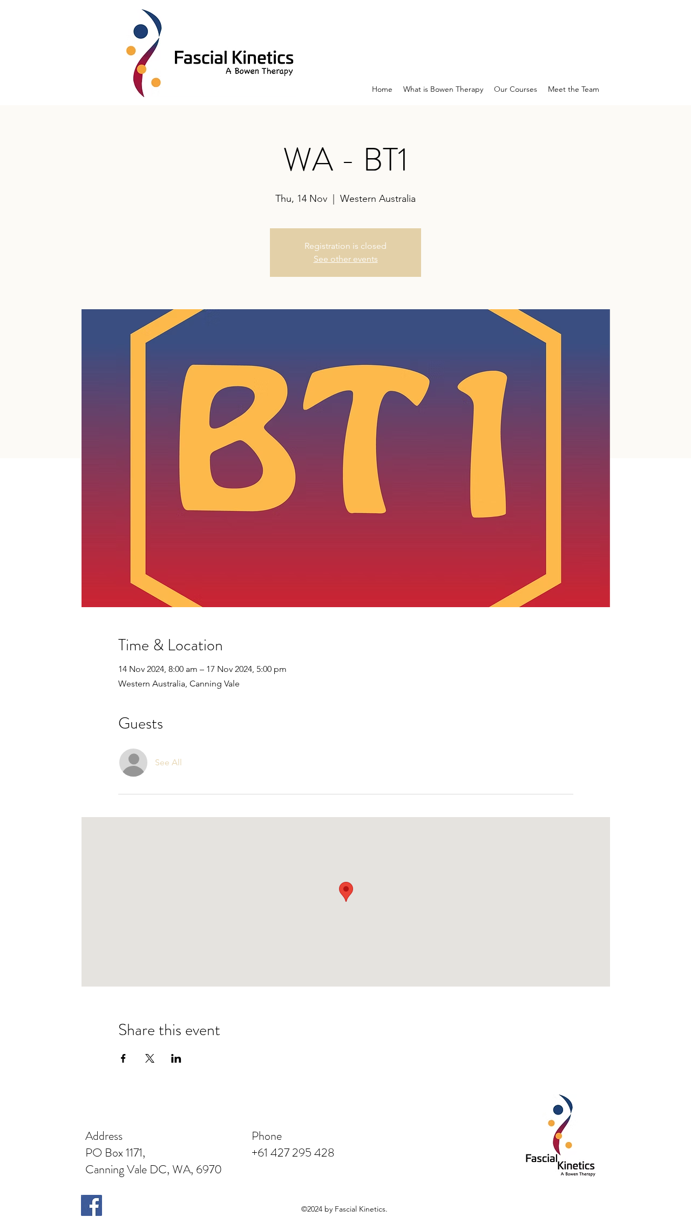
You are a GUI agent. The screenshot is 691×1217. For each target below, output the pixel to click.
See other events (346, 259)
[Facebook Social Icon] (91, 1205)
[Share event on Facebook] (123, 1058)
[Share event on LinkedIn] (176, 1058)
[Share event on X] (150, 1058)
